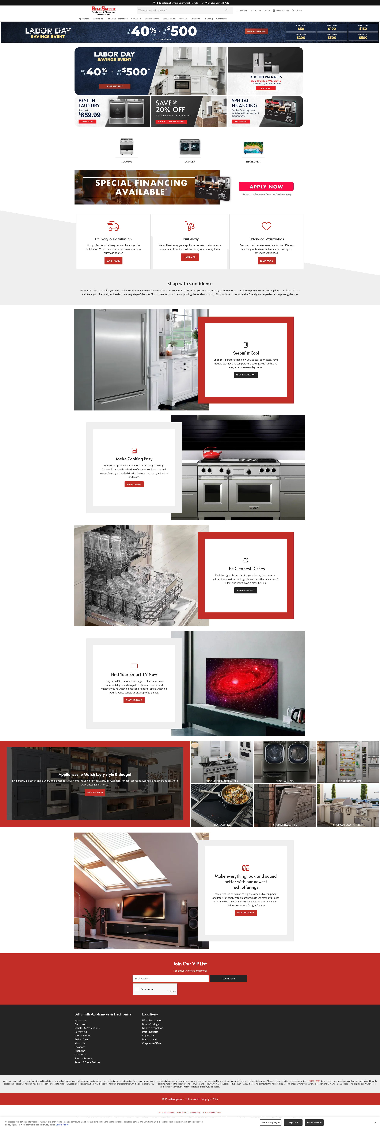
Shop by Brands (83, 1058)
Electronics (98, 19)
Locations (195, 19)
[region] (190, 1122)
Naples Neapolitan (152, 1028)
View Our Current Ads (217, 2)
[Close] (375, 1122)
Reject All (293, 1122)
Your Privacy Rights (270, 1122)
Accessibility (195, 1113)
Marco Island (149, 1039)
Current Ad (136, 19)
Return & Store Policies (87, 1062)
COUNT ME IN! (229, 978)
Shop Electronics (245, 912)
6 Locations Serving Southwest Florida (177, 2)
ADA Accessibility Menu (212, 1113)
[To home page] (103, 10)
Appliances (84, 19)
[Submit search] (227, 10)
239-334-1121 (314, 1081)
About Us (183, 19)
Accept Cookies (314, 1122)
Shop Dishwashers (246, 590)
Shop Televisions (134, 700)
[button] (238, 10)
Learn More (113, 260)
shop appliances (256, 31)
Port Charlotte (150, 1031)
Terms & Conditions (166, 1113)
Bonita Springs (150, 1024)
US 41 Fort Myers (151, 1020)
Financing (208, 19)
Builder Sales (169, 19)
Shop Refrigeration (245, 374)
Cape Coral (148, 1035)
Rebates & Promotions (117, 19)
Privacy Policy (182, 1113)
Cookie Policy (62, 1125)
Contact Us (221, 19)
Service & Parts (152, 19)
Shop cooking (134, 484)
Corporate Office (151, 1043)
